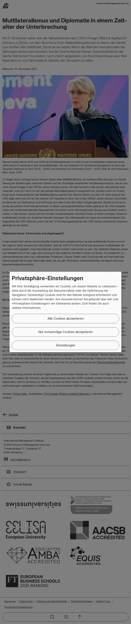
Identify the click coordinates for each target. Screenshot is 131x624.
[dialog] (65, 312)
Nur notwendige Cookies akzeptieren (65, 332)
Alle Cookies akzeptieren (65, 318)
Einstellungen (65, 345)
